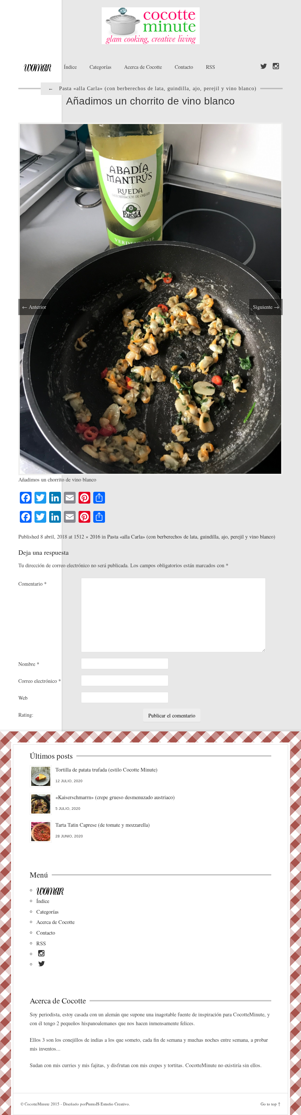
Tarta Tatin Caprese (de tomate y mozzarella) (102, 824)
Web (23, 697)
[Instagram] (276, 66)
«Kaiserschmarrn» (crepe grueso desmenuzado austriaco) (115, 797)
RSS (210, 66)
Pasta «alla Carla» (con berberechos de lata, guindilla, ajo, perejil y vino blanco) (191, 536)
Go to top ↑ (270, 1104)
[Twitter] (263, 66)
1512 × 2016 (87, 536)
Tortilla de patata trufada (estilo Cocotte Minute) (106, 769)
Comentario (32, 583)
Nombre (28, 663)
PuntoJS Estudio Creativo (107, 1104)
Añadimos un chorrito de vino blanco (150, 101)
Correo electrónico (39, 680)
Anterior (34, 306)
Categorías (100, 66)
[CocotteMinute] (150, 25)
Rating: (25, 714)
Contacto (184, 66)
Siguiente (266, 306)
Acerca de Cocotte (143, 66)
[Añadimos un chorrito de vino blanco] (150, 297)
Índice (70, 66)
